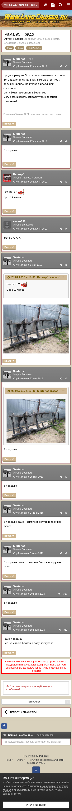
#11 (65, 629)
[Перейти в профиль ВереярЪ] (7, 178)
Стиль (20, 760)
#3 (66, 181)
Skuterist (18, 38)
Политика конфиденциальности (46, 760)
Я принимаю (37, 804)
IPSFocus (44, 756)
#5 (66, 264)
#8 (66, 513)
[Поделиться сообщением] (61, 66)
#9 (66, 553)
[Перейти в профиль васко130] (7, 225)
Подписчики (33, 701)
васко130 (19, 221)
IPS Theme (29, 756)
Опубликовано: (30, 66)
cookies (65, 782)
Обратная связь (36, 763)
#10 (65, 593)
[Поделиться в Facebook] (4, 726)
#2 (66, 141)
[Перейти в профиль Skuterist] (7, 62)
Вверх (8, 123)
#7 (66, 476)
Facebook (36, 770)
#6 (66, 378)
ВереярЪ (19, 174)
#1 (66, 66)
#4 (66, 228)
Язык (9, 760)
